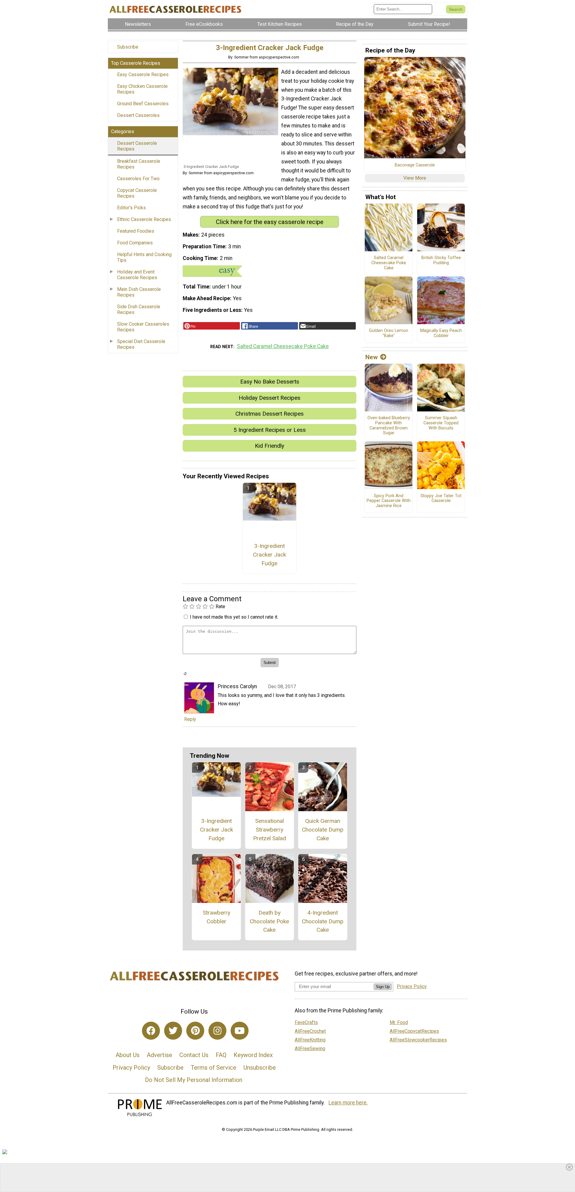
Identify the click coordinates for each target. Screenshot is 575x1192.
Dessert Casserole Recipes (137, 146)
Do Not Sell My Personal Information (193, 1079)
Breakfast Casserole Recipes (138, 164)
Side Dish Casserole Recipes (138, 309)
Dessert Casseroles (138, 115)
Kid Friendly (269, 445)
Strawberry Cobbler (216, 917)
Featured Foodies (135, 231)
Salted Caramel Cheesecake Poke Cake (283, 346)
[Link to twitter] (173, 1031)
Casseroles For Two (138, 178)
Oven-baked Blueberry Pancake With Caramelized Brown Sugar (388, 425)
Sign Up (383, 986)
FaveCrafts (306, 1022)
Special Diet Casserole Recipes (141, 344)
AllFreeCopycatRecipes (414, 1031)
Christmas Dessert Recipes (269, 413)
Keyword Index (253, 1055)
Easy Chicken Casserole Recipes (142, 89)
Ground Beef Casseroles (143, 103)
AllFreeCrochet (310, 1031)
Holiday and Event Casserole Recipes (137, 274)
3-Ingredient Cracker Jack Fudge (269, 554)
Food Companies (135, 243)
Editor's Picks (131, 208)
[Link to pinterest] (195, 1031)
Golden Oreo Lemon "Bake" (388, 333)
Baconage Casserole (415, 165)
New (371, 357)
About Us (128, 1055)
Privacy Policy (131, 1067)
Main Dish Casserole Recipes (139, 292)
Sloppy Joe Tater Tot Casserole (440, 498)
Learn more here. (348, 1103)
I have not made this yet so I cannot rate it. (234, 617)
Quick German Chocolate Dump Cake (323, 829)
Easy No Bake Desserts (269, 381)
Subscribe (127, 47)
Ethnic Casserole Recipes (144, 219)
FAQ (221, 1055)
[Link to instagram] (217, 1031)
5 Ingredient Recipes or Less (270, 429)
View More (414, 178)
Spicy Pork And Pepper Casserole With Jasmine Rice (389, 501)
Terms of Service (213, 1067)
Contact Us (193, 1055)
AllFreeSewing (310, 1048)
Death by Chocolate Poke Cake (269, 921)
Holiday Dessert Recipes (269, 397)
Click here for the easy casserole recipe (269, 222)
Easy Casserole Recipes (143, 74)
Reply (190, 719)
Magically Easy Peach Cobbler (441, 333)
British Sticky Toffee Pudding (441, 260)
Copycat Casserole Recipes (137, 193)
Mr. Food (399, 1022)
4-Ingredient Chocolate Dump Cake (323, 921)
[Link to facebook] (151, 1031)
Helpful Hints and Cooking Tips (144, 257)
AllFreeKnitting (310, 1040)
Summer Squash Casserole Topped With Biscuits (441, 423)
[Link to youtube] (240, 1031)
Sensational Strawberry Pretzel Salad (269, 829)
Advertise (159, 1055)
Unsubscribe (259, 1067)
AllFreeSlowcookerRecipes (418, 1040)
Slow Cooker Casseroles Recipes (143, 327)
